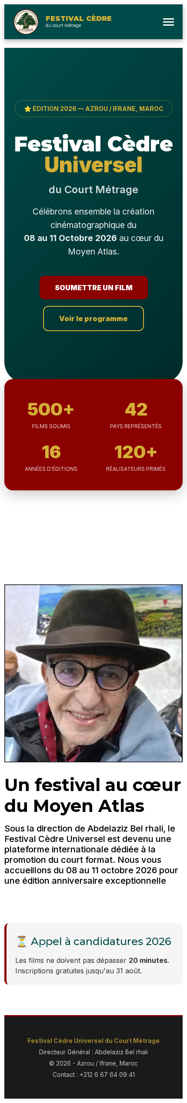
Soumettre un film (94, 287)
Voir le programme (93, 318)
